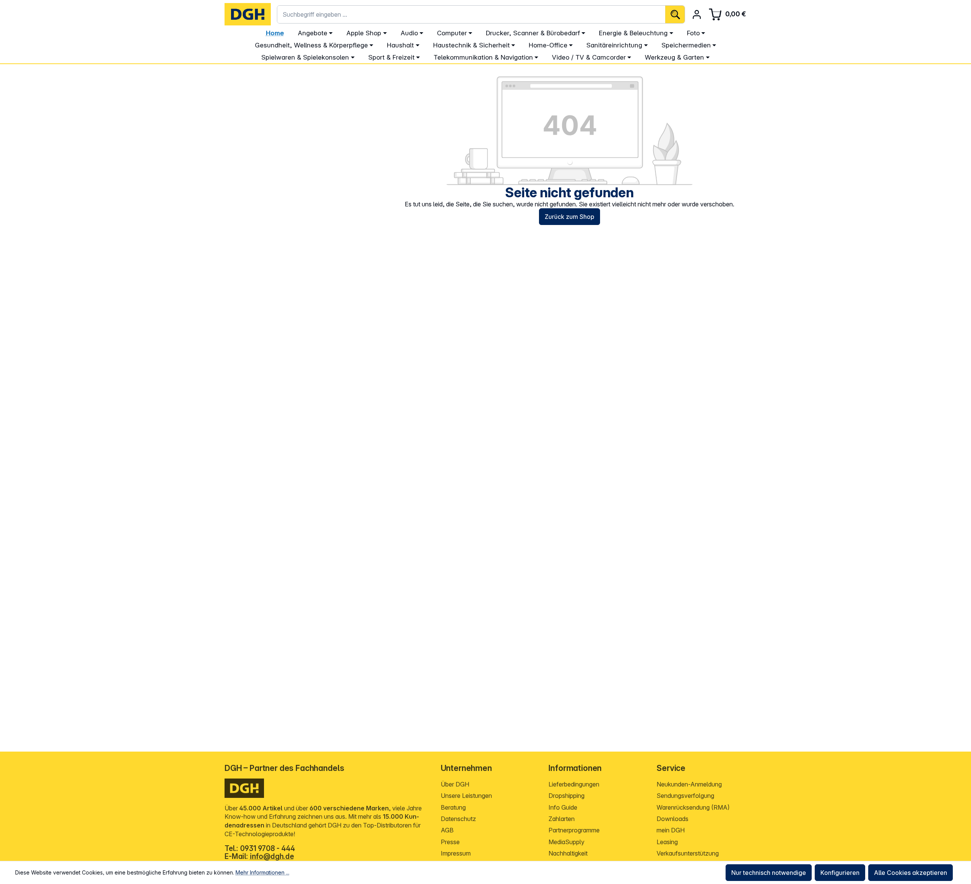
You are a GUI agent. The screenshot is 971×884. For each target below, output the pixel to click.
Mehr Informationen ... (262, 872)
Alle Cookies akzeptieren (910, 872)
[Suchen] (675, 14)
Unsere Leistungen (466, 795)
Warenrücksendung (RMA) (693, 807)
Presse (450, 842)
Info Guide (562, 807)
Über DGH (455, 784)
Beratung (453, 807)
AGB (447, 830)
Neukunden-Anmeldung (689, 784)
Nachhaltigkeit (568, 853)
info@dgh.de (272, 856)
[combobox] (471, 14)
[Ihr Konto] (696, 14)
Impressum (456, 853)
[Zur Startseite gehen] (248, 14)
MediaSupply (566, 842)
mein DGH (671, 830)
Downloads (672, 819)
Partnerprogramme (574, 830)
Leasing (667, 842)
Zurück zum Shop (569, 216)
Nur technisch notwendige (768, 872)
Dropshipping (566, 795)
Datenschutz (458, 819)
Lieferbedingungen (573, 784)
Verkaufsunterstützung (688, 853)
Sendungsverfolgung (685, 795)
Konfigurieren (839, 872)
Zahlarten (561, 819)
